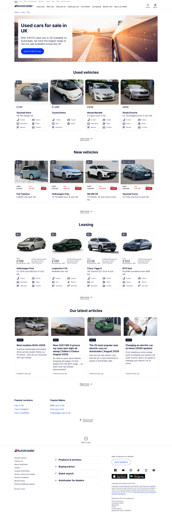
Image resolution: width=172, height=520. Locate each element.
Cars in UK (19, 405)
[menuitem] (41, 6)
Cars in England (21, 409)
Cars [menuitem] (16, 1)
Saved (148, 7)
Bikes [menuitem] (25, 1)
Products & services (70, 459)
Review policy (19, 481)
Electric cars (107, 7)
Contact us (18, 461)
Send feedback (121, 462)
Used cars (41, 7)
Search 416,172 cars (32, 51)
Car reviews (85, 7)
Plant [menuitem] (58, 1)
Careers (17, 468)
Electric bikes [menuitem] (65, 1)
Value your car (73, 7)
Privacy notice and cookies (24, 474)
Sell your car (61, 7)
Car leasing (96, 7)
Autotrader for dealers (71, 480)
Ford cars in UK (57, 409)
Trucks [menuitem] (48, 1)
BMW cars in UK (57, 405)
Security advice (20, 458)
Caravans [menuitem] (41, 1)
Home (16, 12)
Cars (23, 12)
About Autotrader (21, 464)
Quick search (66, 473)
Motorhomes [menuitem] (33, 1)
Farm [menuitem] (53, 1)
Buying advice (67, 466)
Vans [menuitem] (20, 1)
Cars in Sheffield (21, 413)
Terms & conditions (21, 477)
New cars (50, 7)
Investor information (22, 471)
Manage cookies (19, 489)
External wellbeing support (24, 484)
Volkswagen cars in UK (60, 413)
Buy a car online (121, 7)
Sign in (155, 7)
